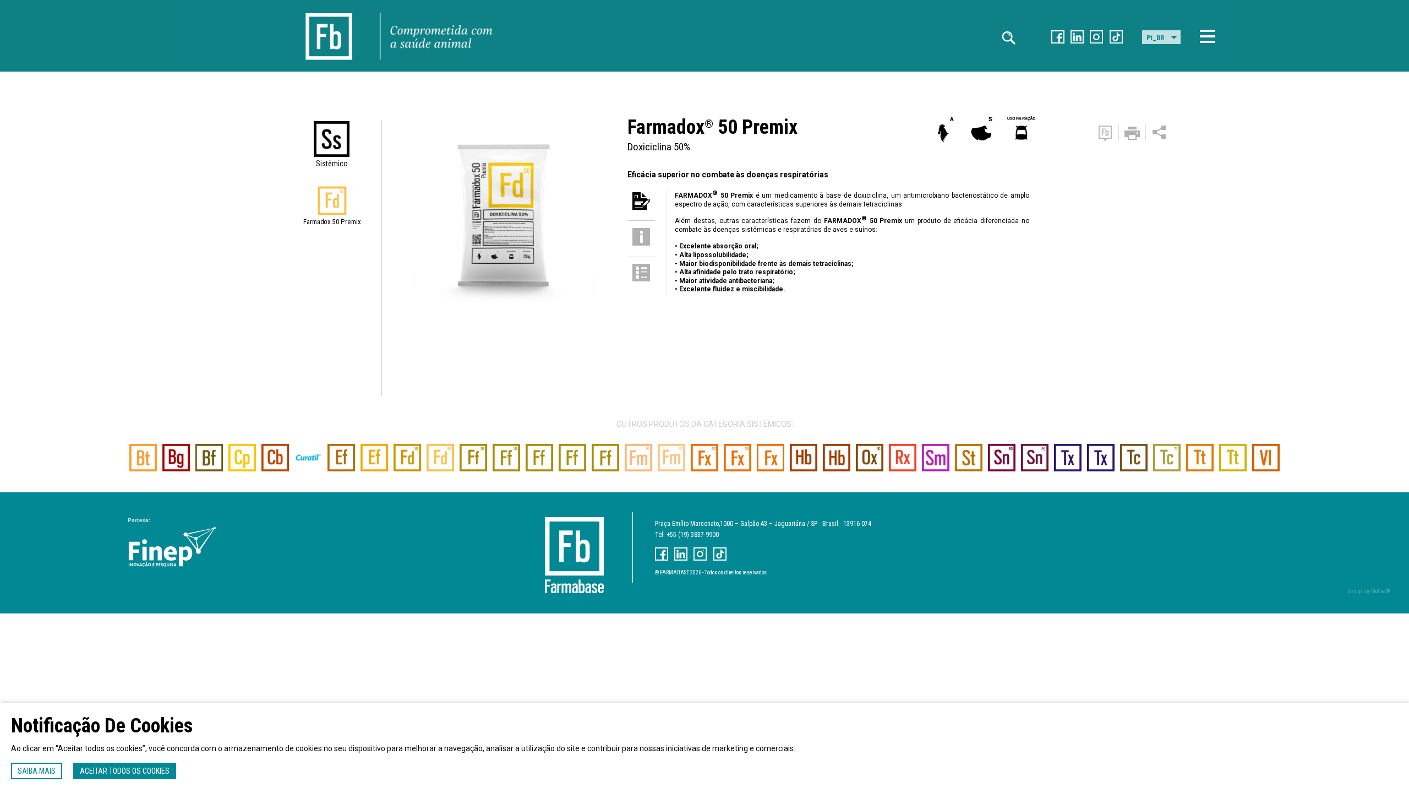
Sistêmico (332, 163)
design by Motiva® (1369, 591)
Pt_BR (1155, 38)
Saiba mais (37, 771)
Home (329, 12)
